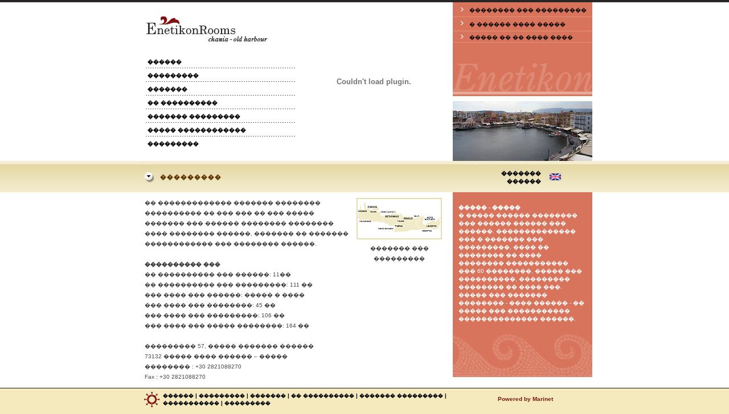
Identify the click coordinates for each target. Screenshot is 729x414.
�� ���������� (183, 103)
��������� (173, 75)
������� (167, 89)
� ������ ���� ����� (517, 24)
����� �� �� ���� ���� (521, 37)
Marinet (543, 399)
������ (165, 62)
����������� (191, 403)
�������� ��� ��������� (528, 10)
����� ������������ (197, 130)
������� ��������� (194, 116)
